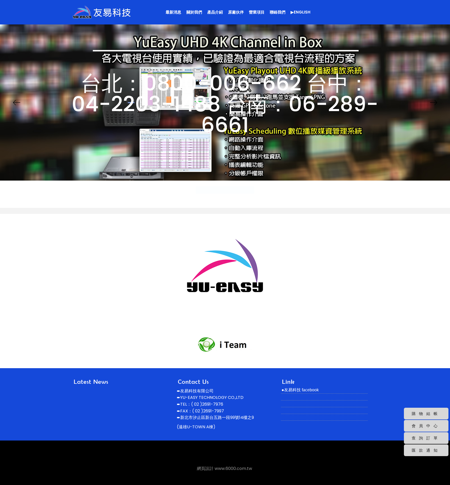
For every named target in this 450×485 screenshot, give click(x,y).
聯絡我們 (277, 12)
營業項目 (257, 12)
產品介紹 (215, 12)
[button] (16, 102)
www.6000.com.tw (233, 468)
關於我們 (194, 12)
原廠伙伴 (236, 12)
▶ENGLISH (300, 12)
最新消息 (173, 12)
